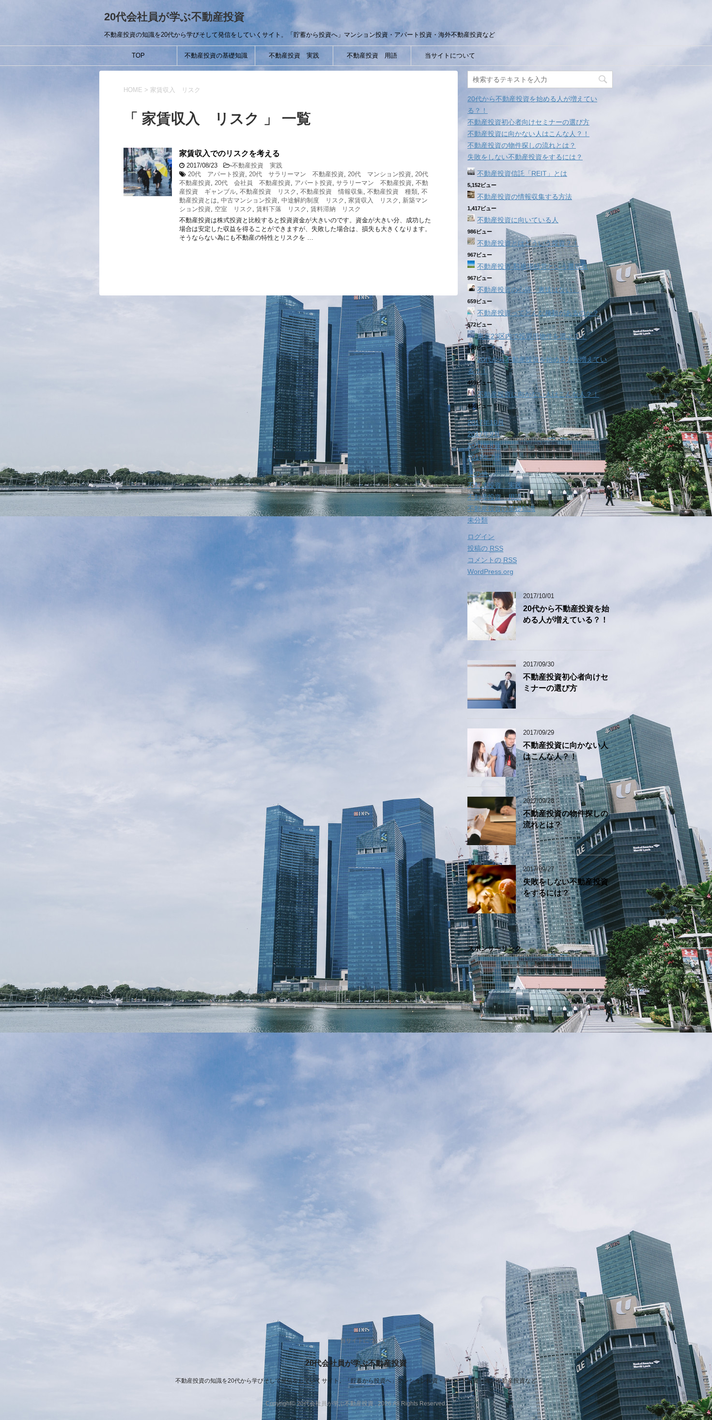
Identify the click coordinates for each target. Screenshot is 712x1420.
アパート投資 (313, 182)
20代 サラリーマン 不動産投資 (296, 174)
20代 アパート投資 (216, 174)
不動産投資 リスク (268, 191)
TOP (138, 55)
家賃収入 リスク (373, 200)
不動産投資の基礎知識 (216, 55)
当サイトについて (450, 55)
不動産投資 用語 (372, 55)
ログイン (481, 536)
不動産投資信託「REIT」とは (522, 173)
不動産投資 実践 (294, 55)
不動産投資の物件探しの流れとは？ (521, 145)
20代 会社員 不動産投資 (253, 182)
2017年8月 (483, 445)
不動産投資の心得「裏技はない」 (528, 289)
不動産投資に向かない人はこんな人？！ (528, 134)
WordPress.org (490, 571)
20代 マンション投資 (379, 174)
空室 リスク (233, 209)
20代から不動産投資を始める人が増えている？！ (566, 614)
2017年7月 (483, 457)
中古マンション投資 (249, 200)
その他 (477, 474)
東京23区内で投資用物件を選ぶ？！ (532, 336)
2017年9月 (483, 434)
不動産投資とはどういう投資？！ (528, 243)
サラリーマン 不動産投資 (374, 182)
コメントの (492, 560)
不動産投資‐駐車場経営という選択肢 (532, 266)
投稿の (485, 548)
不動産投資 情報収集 (331, 191)
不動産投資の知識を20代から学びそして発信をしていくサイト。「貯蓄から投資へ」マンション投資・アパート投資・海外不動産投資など (356, 1380)
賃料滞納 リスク (335, 209)
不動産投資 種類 (392, 191)
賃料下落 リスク (281, 209)
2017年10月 (485, 422)
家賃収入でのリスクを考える (229, 153)
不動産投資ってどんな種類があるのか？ (538, 313)
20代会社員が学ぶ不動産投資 (174, 17)
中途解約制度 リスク (312, 200)
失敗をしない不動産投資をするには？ (525, 157)
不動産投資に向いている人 (517, 220)
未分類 (477, 520)
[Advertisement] (540, 1134)
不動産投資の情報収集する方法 (524, 197)
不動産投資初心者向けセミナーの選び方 (528, 122)
